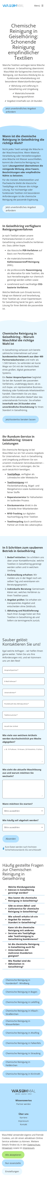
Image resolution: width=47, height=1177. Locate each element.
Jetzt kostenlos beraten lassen (21, 419)
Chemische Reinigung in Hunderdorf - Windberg (18, 982)
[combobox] (23, 810)
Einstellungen (12, 1171)
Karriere (23, 1117)
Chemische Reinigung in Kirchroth (23, 1073)
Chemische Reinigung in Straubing (23, 1053)
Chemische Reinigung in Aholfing (22, 1032)
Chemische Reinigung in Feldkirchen (18, 1063)
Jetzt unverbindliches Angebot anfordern (21, 110)
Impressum (28, 1148)
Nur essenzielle (13, 1163)
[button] (23, 889)
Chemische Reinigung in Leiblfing (22, 1002)
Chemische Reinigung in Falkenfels (23, 1043)
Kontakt (23, 1124)
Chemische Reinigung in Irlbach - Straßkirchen (22, 1012)
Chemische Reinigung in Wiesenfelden (18, 1023)
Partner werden (23, 1104)
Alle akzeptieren (13, 1154)
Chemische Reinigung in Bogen (21, 991)
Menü (37, 5)
